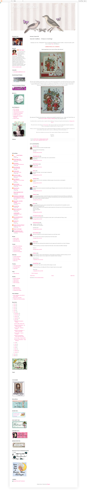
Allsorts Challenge (16, 278)
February (16, 350)
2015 (14, 305)
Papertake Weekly (16, 250)
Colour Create (45, 124)
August (15, 319)
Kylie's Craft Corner (17, 209)
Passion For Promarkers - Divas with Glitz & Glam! (19, 336)
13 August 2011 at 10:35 (37, 152)
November (16, 314)
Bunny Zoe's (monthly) (17, 297)
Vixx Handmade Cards (18, 231)
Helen (34, 170)
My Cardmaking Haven (18, 217)
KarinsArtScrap (36, 222)
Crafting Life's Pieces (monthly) (19, 299)
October (16, 316)
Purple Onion (16, 193)
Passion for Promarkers (17, 251)
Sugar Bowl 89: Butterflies (18, 185)
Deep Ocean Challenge (17, 248)
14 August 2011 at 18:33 (37, 229)
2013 (14, 308)
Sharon (34, 241)
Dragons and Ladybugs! (18, 160)
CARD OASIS (16, 171)
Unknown (35, 178)
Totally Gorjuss (16, 279)
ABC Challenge (16, 109)
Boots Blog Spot (17, 167)
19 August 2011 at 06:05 (37, 249)
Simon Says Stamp (16, 259)
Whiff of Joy (15, 260)
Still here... (15, 156)
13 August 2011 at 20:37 (37, 182)
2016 (14, 304)
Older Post (72, 275)
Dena (34, 203)
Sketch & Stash (16, 118)
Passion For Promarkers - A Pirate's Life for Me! (19, 331)
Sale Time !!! (16, 189)
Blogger (48, 484)
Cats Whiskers (16, 179)
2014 (14, 307)
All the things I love (17, 159)
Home (52, 275)
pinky (34, 186)
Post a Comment (35, 273)
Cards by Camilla (17, 175)
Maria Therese (36, 164)
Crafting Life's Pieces (41, 140)
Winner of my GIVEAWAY (18, 176)
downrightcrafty (36, 156)
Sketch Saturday (16, 282)
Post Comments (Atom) (39, 277)
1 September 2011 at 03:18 (38, 259)
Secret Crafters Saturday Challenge (48, 118)
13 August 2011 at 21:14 (37, 190)
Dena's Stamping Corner (18, 192)
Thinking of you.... (17, 218)
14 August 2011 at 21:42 (37, 238)
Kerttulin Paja (16, 206)
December (16, 313)
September (16, 318)
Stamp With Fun (16, 239)
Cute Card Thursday (17, 265)
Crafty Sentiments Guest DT (18, 111)
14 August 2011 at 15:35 (37, 219)
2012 (14, 310)
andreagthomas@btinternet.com (19, 71)
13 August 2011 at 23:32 (37, 199)
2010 (14, 354)
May (15, 345)
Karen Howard (36, 232)
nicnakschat (16, 221)
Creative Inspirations (17, 256)
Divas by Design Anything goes (19, 164)
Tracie (52, 43)
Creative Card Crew (17, 114)
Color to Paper (16, 184)
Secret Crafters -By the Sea (19, 323)
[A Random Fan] (19, 104)
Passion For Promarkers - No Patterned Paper (19, 326)
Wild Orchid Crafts (16, 241)
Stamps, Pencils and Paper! (19, 225)
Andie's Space (25, 6)
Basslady (35, 146)
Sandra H (35, 194)
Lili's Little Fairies (16, 267)
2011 (14, 312)
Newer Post (32, 275)
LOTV (46, 140)
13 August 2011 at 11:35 (37, 160)
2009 (14, 355)
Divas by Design (16, 258)
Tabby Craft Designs (18, 229)
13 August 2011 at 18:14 (37, 167)
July (15, 342)
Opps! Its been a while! (17, 172)
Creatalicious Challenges (18, 113)
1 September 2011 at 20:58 (38, 270)
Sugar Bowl (15, 268)
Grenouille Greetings (37, 215)
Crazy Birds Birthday (17, 203)
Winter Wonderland (16, 288)
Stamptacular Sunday (17, 290)
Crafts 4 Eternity (16, 110)
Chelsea (34, 253)
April (15, 347)
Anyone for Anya (16, 287)
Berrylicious (16, 163)
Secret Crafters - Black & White (20, 338)
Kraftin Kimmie (16, 281)
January (16, 352)
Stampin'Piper (35, 263)
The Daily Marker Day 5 (18, 214)
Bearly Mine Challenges (17, 246)
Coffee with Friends (17, 168)
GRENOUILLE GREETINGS (19, 196)
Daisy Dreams (16, 188)
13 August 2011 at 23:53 (37, 212)
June (15, 344)
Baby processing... (17, 210)
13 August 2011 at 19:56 (37, 175)
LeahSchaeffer (16, 213)
